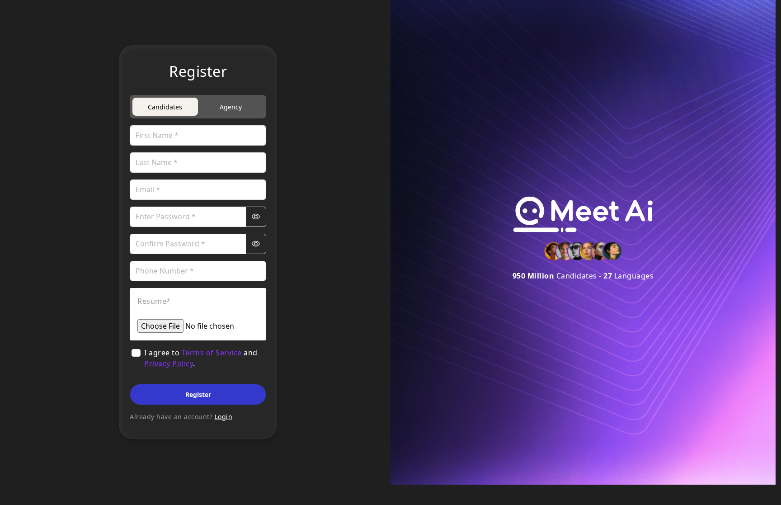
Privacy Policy (168, 363)
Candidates (165, 107)
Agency (231, 107)
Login (224, 416)
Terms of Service (212, 353)
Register (198, 394)
